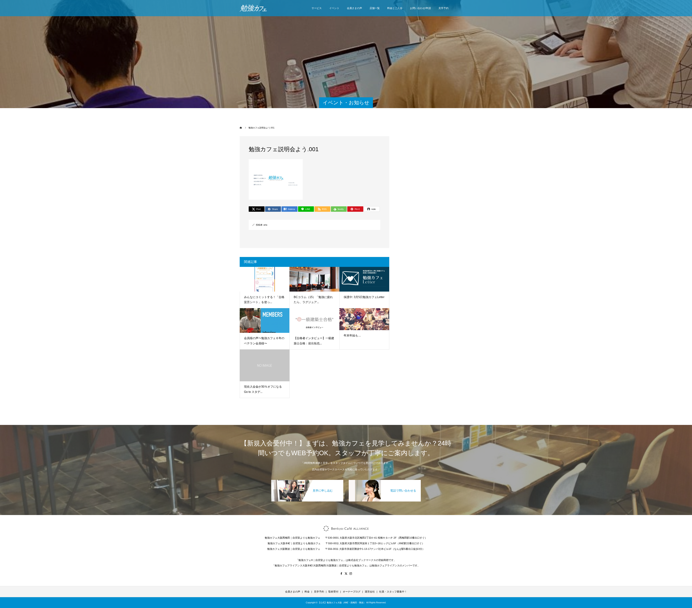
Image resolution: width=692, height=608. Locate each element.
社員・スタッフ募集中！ (393, 591)
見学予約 (443, 8)
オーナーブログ (351, 591)
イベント (334, 8)
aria (265, 225)
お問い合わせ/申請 (420, 8)
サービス (317, 8)
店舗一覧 (375, 8)
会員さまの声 (354, 8)
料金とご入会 (394, 8)
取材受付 (333, 591)
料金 (307, 591)
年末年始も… (352, 335)
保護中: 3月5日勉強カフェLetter (364, 297)
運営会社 (370, 591)
